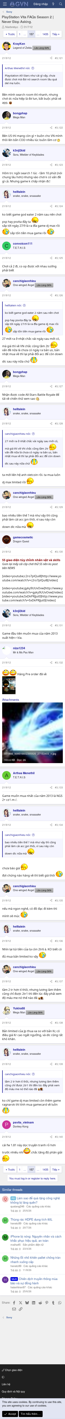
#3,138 (59, 1022)
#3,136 (59, 941)
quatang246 (17, 1206)
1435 (45, 34)
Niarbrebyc (11, 27)
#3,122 (59, 127)
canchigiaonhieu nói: (18, 433)
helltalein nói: (13, 305)
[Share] (51, 58)
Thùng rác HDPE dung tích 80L (31, 1219)
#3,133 (59, 787)
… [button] (24, 34)
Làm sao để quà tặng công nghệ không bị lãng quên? (35, 1200)
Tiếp (54, 34)
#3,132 (59, 662)
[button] (32, 1377)
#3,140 (59, 1136)
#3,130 (59, 551)
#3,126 (59, 295)
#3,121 (59, 58)
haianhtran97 (18, 1287)
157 (31, 34)
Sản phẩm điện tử (33, 1244)
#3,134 (59, 824)
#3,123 (59, 164)
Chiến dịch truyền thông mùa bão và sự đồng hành (33, 1280)
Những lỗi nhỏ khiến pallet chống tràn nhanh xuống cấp (35, 1259)
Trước (11, 34)
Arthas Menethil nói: (17, 68)
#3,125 (59, 258)
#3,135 (59, 900)
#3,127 (59, 386)
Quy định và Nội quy (13, 1391)
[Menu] (5, 4)
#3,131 (59, 625)
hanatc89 (15, 1223)
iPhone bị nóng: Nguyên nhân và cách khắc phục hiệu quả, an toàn (35, 1238)
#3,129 (59, 507)
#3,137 (59, 981)
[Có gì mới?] (53, 4)
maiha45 (15, 1244)
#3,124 (59, 206)
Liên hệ (6, 1384)
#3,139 (59, 1064)
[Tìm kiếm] (60, 4)
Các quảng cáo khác (38, 1206)
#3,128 (59, 423)
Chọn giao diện (13, 1370)
